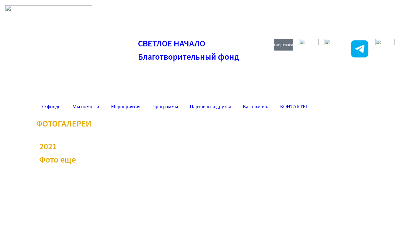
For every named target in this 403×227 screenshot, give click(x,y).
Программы (165, 106)
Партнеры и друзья (210, 106)
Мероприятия (125, 106)
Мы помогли (85, 106)
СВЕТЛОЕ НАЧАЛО (171, 43)
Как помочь (255, 106)
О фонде (51, 106)
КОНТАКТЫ (293, 106)
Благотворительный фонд (188, 56)
